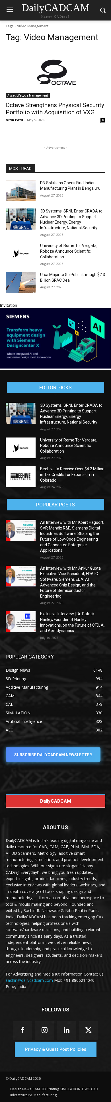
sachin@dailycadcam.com (29, 980)
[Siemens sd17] (55, 367)
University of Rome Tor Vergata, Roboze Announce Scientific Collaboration (68, 251)
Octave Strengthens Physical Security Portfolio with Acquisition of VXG (55, 109)
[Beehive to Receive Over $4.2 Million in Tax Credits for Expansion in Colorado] (21, 476)
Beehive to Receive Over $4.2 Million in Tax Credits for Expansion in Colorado (72, 474)
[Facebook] (22, 1030)
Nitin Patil (14, 120)
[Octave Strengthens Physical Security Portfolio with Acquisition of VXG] (55, 73)
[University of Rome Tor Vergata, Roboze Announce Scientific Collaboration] (21, 253)
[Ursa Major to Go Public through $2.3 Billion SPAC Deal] (21, 282)
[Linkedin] (66, 1030)
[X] (88, 1030)
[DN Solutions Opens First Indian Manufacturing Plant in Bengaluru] (21, 190)
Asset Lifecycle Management (27, 95)
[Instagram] (44, 1030)
